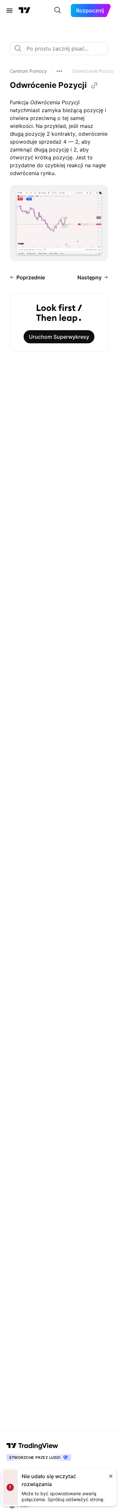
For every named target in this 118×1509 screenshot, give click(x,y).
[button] (28, 71)
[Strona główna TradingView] (24, 10)
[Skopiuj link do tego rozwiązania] (94, 86)
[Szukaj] (57, 10)
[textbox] (61, 48)
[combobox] (59, 48)
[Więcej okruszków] (59, 71)
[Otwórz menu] (9, 10)
